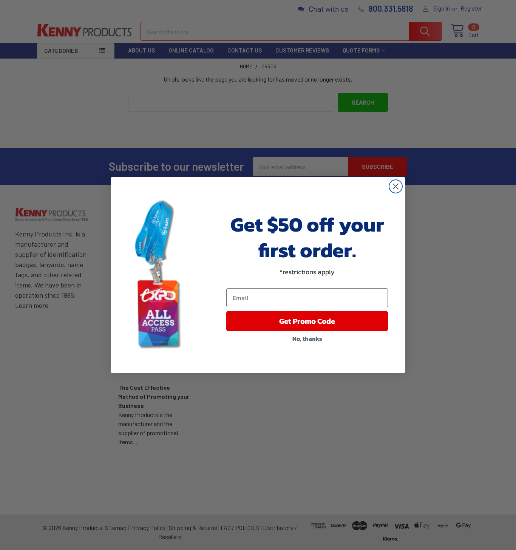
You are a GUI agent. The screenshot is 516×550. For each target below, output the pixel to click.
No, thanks (307, 338)
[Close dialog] (395, 186)
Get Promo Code (307, 321)
